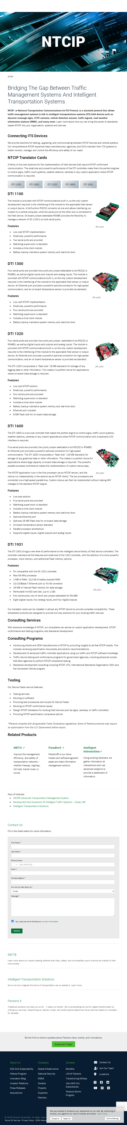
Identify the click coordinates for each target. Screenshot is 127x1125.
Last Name (16, 851)
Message (15, 896)
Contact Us (104, 1062)
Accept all (55, 1118)
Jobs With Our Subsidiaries (73, 1085)
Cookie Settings (112, 1118)
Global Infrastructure (48, 1068)
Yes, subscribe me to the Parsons (36, 921)
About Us (15, 1062)
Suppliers (43, 1092)
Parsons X (15, 1001)
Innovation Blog (18, 1078)
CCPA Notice (41, 1120)
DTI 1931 (88, 184)
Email (14, 869)
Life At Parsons (73, 1073)
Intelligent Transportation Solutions (30, 806)
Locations (104, 1074)
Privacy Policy (28, 1120)
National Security (46, 1073)
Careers (70, 1062)
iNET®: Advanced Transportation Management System (41, 797)
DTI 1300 (34, 184)
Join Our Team (106, 1068)
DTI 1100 (16, 184)
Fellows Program (18, 1073)
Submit (17, 930)
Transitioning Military (76, 1078)
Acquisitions (16, 1092)
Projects (42, 1087)
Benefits (70, 1068)
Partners (42, 1097)
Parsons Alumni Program (73, 1093)
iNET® (18, 747)
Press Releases (17, 1087)
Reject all (67, 1118)
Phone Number (16, 860)
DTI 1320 (52, 184)
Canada (42, 1083)
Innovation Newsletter (49, 921)
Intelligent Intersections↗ (92, 749)
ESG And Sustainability (21, 1068)
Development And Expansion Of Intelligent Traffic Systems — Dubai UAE (49, 802)
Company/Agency (18, 878)
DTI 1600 (70, 184)
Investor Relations (19, 1083)
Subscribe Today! (63, 1044)
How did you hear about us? (21, 887)
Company (43, 1062)
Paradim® (54, 747)
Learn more (102, 1113)
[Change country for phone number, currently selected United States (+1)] (14, 864)
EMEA (41, 1078)
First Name (16, 842)
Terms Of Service (12, 1120)
